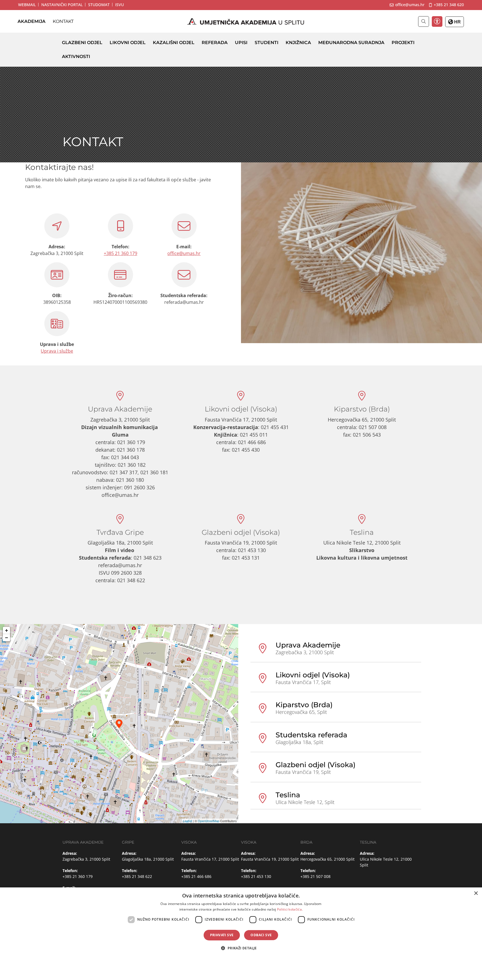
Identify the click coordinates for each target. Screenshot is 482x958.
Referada (215, 42)
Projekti (403, 42)
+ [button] (6, 630)
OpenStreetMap (208, 821)
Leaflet (187, 821)
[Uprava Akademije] (119, 723)
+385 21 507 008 (315, 876)
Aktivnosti (76, 56)
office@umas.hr (184, 253)
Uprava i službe (57, 351)
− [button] (6, 638)
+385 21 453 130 (256, 876)
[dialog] (241, 922)
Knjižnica (298, 42)
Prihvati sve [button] (222, 935)
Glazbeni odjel (82, 42)
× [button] (476, 893)
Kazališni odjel (173, 42)
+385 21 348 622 (137, 876)
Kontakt (63, 21)
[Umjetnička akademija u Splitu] (245, 21)
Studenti (266, 42)
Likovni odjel (128, 42)
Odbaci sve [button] (261, 935)
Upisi (241, 42)
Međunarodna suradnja (351, 42)
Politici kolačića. (290, 909)
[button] (241, 948)
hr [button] (457, 22)
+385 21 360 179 (120, 253)
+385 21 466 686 (196, 876)
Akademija (31, 21)
